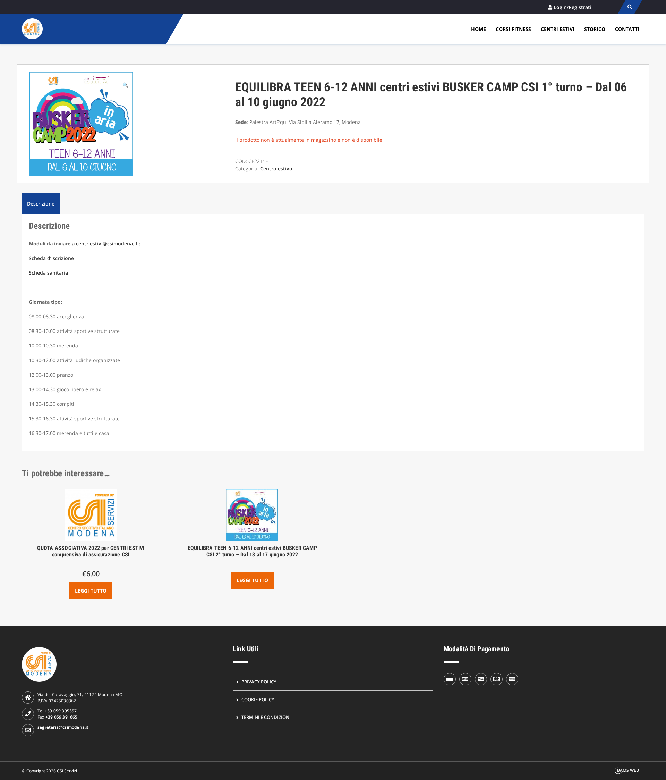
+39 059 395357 (61, 711)
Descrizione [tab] (40, 203)
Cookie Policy (257, 699)
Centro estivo (276, 168)
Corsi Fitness (513, 29)
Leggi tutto (90, 590)
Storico (594, 29)
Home (478, 29)
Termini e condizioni (266, 717)
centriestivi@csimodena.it (107, 243)
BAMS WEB (628, 770)
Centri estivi (557, 29)
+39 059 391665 (61, 717)
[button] (125, 85)
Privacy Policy (258, 682)
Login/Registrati (572, 7)
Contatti (627, 29)
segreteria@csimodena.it (63, 727)
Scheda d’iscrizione (51, 258)
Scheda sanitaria (48, 272)
